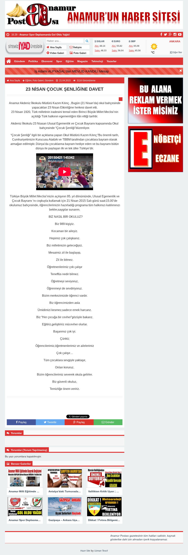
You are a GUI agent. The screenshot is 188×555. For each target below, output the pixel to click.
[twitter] (165, 34)
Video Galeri (56, 53)
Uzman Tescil (101, 550)
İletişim (77, 47)
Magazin (82, 61)
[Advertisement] (65, 406)
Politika (33, 61)
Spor (59, 61)
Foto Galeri (79, 53)
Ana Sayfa (55, 47)
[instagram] (174, 34)
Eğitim (70, 61)
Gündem (19, 61)
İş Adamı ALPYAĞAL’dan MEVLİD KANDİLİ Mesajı (72, 71)
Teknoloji (97, 61)
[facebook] (161, 34)
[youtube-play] (180, 34)
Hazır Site (85, 550)
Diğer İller (177, 52)
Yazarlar (111, 61)
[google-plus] (170, 34)
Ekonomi (47, 61)
